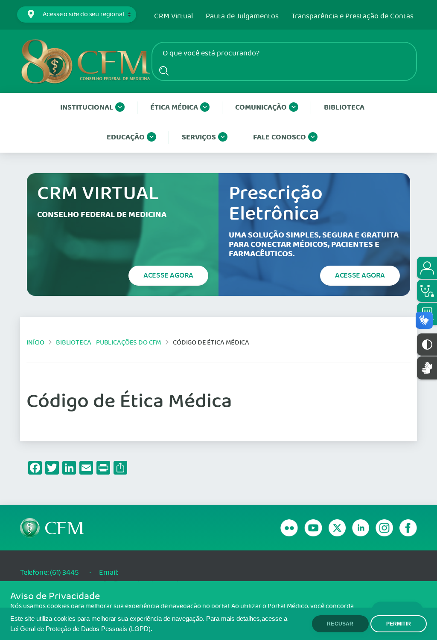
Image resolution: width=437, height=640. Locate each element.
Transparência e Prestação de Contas (352, 16)
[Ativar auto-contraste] (427, 344)
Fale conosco (279, 137)
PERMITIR (398, 624)
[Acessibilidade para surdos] (427, 367)
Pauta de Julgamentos (242, 16)
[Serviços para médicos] (427, 291)
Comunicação (261, 107)
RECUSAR (340, 624)
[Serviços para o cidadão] (427, 268)
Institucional (86, 107)
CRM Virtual (173, 16)
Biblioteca (344, 107)
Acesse (168, 275)
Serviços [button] (199, 137)
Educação (126, 137)
